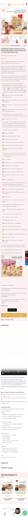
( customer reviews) (11, 55)
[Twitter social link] (7, 320)
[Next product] (26, 45)
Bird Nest (7, 45)
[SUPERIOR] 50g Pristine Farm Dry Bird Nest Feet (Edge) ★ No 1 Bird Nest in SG (7, 494)
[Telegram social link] (12, 320)
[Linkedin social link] (10, 320)
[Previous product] (23, 45)
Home (2, 45)
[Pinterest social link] (9, 320)
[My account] (23, 4)
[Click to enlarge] (3, 32)
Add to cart (12, 310)
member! (21, 315)
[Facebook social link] (5, 320)
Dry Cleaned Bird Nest (15, 45)
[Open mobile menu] (1, 4)
